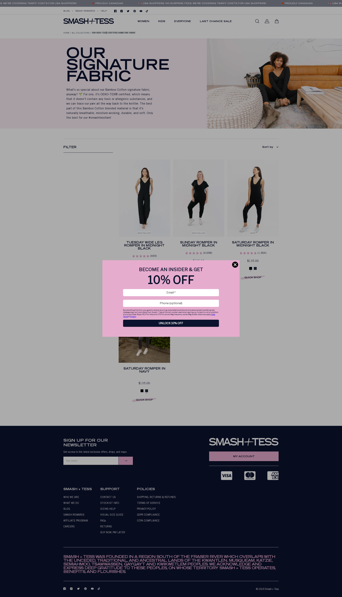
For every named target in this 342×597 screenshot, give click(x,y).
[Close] (235, 265)
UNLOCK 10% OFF (171, 323)
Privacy (133, 316)
